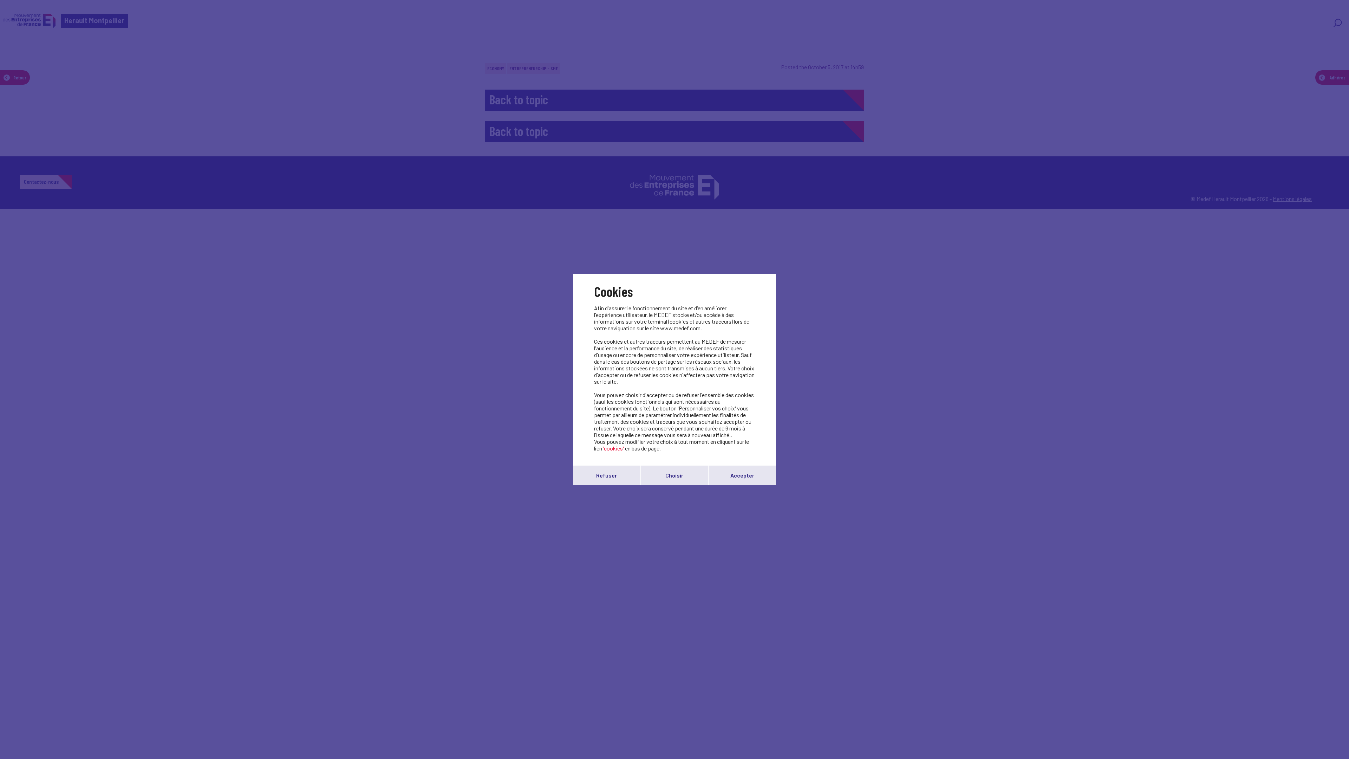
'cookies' (613, 448)
